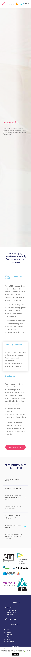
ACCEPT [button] (15, 654)
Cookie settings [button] (22, 651)
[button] (15, 447)
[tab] (15, 480)
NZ (17, 4)
